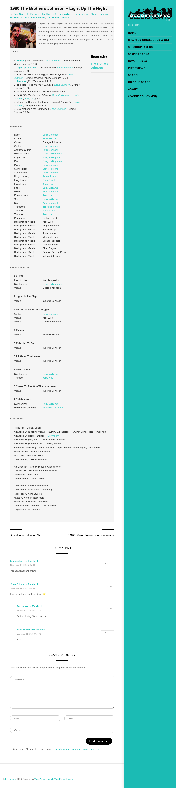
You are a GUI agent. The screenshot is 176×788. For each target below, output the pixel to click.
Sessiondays (10, 779)
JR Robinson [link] (50, 138)
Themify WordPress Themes (59, 779)
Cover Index (137, 61)
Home (132, 33)
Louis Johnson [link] (52, 60)
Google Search (140, 82)
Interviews (136, 68)
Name (16, 719)
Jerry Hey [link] (30, 98)
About (133, 89)
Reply (107, 564)
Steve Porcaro (38, 18)
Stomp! (20, 60)
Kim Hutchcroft (48, 14)
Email (70, 719)
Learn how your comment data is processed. (77, 749)
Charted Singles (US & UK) (148, 40)
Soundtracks (138, 54)
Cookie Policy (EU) (142, 96)
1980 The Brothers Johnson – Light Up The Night (58, 8)
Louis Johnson (81, 14)
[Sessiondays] (150, 19)
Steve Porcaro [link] (50, 168)
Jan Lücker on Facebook (30, 606)
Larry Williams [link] (50, 187)
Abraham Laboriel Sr (25, 535)
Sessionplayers (140, 47)
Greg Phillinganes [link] (61, 95)
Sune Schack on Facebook (24, 560)
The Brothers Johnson (58, 18)
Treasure (21, 81)
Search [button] (133, 75)
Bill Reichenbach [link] (52, 206)
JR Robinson (33, 14)
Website (17, 730)
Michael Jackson (99, 14)
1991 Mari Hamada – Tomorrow (91, 535)
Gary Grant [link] (49, 180)
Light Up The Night (27, 67)
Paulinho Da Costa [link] (53, 407)
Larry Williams (65, 14)
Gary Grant (19, 14)
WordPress (39, 779)
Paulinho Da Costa (19, 18)
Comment (19, 679)
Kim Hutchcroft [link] (51, 191)
